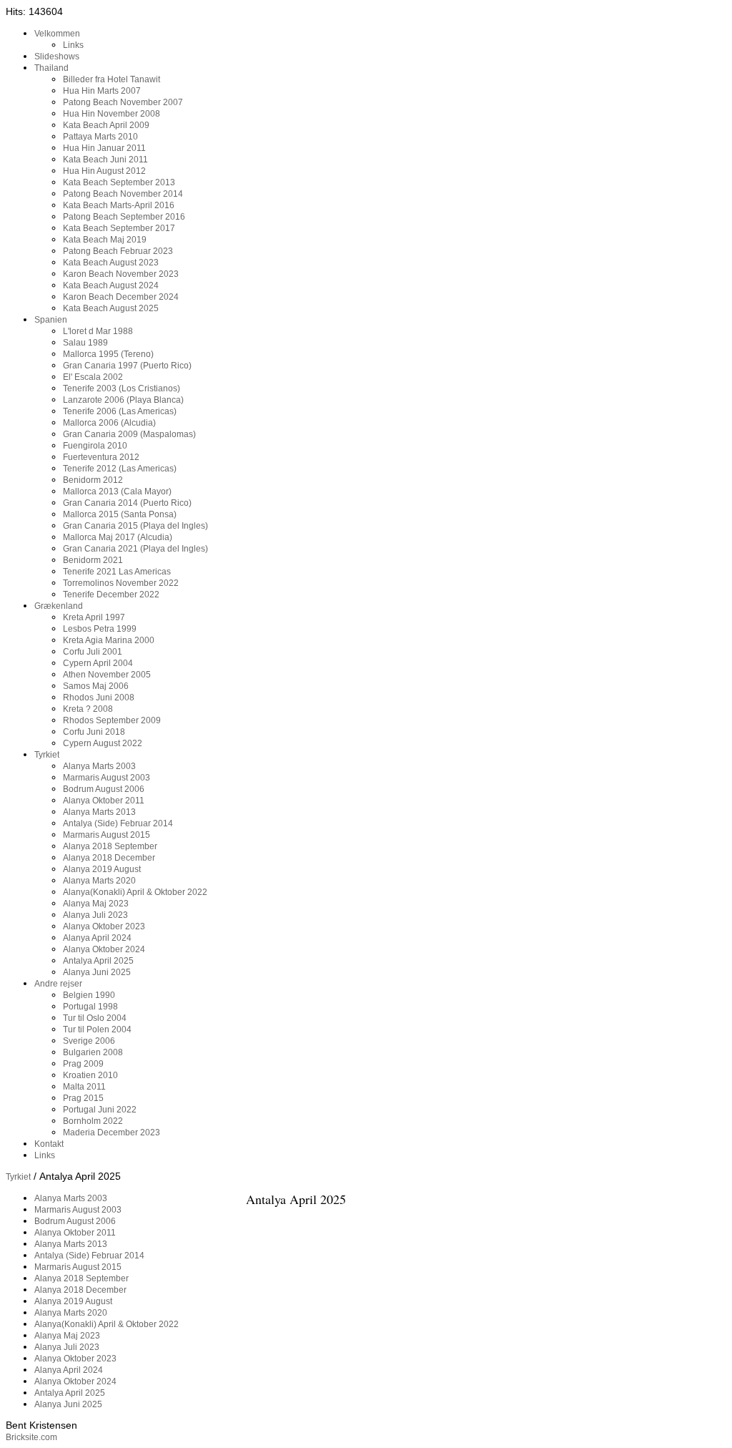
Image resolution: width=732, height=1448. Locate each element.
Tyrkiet (18, 1177)
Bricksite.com (31, 1437)
